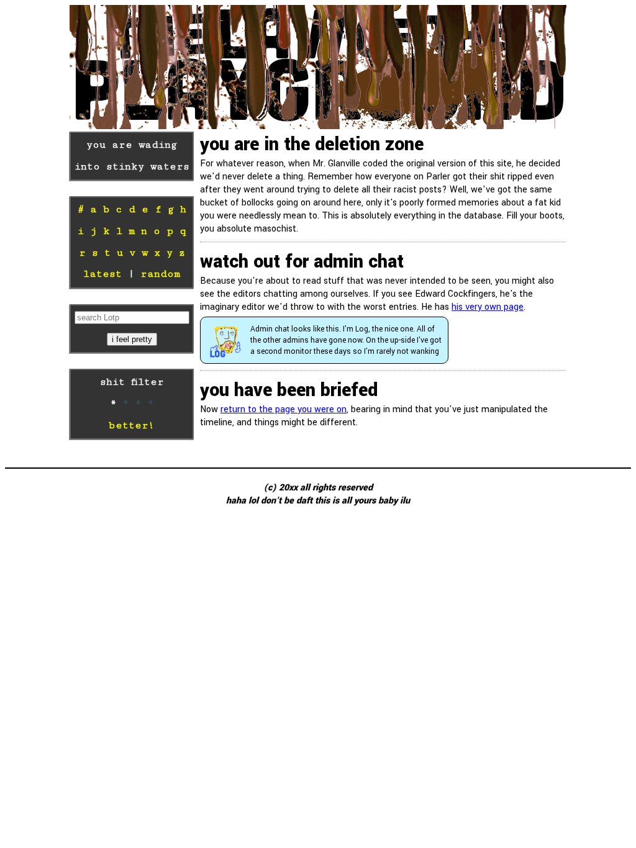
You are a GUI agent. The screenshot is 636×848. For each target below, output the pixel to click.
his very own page (488, 306)
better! (132, 425)
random (160, 274)
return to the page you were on (283, 409)
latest (102, 274)
